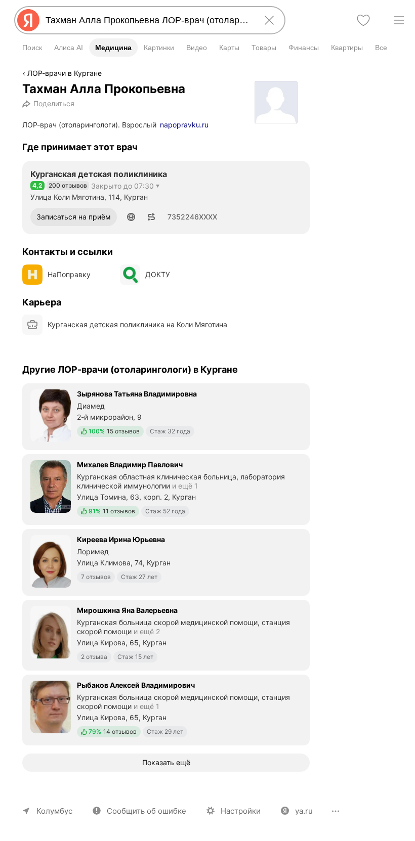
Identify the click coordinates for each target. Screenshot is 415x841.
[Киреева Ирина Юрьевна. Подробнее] (166, 561)
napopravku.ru (184, 124)
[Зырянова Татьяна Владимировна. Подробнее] (166, 415)
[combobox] (147, 20)
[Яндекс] (28, 20)
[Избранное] (363, 20)
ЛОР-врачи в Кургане (64, 73)
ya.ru (304, 811)
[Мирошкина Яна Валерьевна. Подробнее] (166, 634)
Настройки (241, 811)
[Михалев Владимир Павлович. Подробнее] (166, 488)
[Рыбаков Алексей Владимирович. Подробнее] (166, 709)
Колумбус (54, 811)
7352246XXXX (192, 216)
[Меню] (399, 20)
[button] (131, 217)
